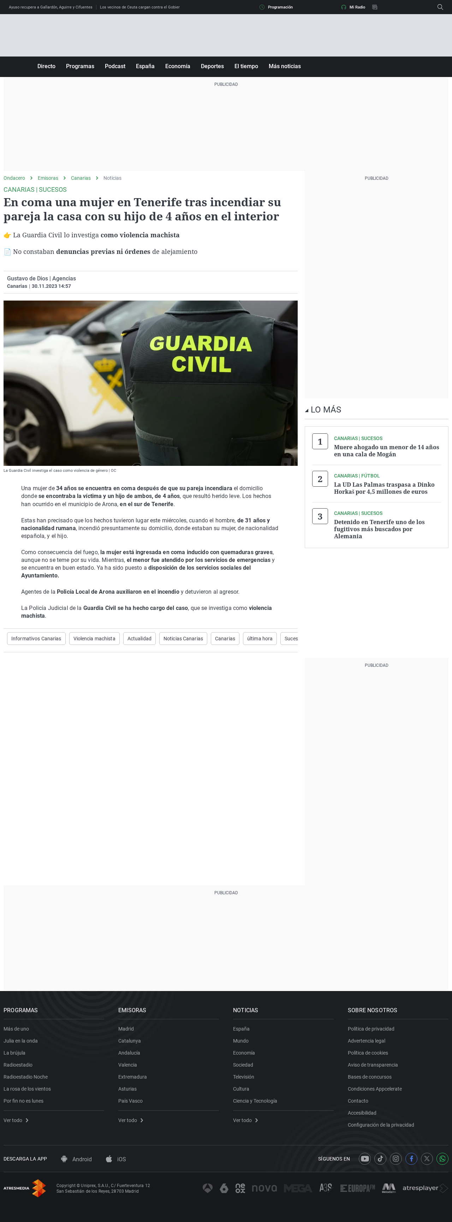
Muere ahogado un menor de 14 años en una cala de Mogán (386, 450)
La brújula (14, 1053)
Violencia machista (94, 638)
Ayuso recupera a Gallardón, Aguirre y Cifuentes (51, 7)
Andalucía (129, 1053)
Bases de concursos (370, 1077)
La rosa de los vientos (27, 1089)
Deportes (212, 66)
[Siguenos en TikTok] (380, 1159)
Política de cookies (368, 1053)
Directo (46, 66)
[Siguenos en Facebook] (411, 1159)
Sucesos (294, 638)
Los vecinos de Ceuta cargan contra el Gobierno (142, 7)
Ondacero (14, 178)
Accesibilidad (362, 1113)
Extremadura (132, 1077)
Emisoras (48, 178)
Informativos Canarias (36, 638)
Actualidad (139, 638)
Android (81, 1159)
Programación (280, 7)
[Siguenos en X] (427, 1159)
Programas (80, 66)
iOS (121, 1159)
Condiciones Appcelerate (375, 1089)
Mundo (241, 1041)
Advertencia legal (366, 1041)
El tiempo (246, 66)
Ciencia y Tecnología (255, 1101)
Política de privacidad (371, 1029)
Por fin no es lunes (23, 1101)
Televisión (243, 1077)
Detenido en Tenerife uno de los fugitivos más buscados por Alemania (379, 529)
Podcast (115, 66)
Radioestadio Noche (26, 1077)
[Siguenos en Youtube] (365, 1159)
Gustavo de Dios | (29, 278)
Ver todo (13, 1120)
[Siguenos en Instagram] (396, 1159)
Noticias (112, 178)
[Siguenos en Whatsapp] (442, 1159)
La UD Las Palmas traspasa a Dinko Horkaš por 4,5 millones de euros (384, 488)
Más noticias (285, 66)
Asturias (127, 1089)
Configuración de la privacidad (381, 1125)
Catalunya (129, 1041)
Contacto (358, 1101)
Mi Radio (357, 7)
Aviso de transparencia (373, 1065)
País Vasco (130, 1101)
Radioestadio (18, 1065)
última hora (260, 638)
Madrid (126, 1029)
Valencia (127, 1065)
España (145, 66)
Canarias (81, 178)
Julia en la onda (21, 1041)
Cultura (241, 1089)
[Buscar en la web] (440, 7)
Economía (177, 66)
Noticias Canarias (183, 638)
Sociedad (243, 1065)
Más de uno (16, 1029)
